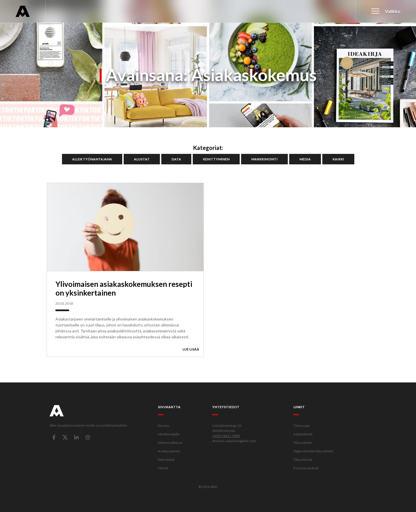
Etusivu (163, 425)
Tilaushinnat (302, 459)
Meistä (163, 468)
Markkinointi (264, 159)
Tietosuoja (301, 425)
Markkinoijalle (168, 434)
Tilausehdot (302, 442)
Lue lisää (191, 349)
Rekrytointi (166, 459)
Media (305, 159)
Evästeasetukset (306, 468)
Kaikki (338, 159)
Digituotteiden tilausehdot (313, 451)
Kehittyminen (216, 159)
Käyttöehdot (302, 434)
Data (176, 159)
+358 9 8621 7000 (226, 436)
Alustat (142, 159)
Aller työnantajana (92, 159)
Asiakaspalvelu (169, 451)
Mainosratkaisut (170, 442)
